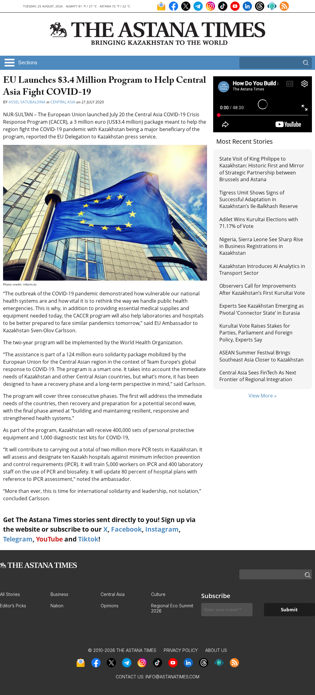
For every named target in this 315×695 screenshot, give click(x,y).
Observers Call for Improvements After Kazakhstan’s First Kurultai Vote (262, 289)
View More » (263, 395)
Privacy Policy (181, 650)
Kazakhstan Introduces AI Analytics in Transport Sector (262, 269)
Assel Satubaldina (27, 102)
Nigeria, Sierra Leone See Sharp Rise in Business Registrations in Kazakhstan (261, 246)
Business (59, 594)
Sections (27, 62)
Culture (158, 594)
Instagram (162, 529)
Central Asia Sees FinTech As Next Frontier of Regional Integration (257, 376)
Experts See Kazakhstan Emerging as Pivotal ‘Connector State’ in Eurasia (261, 309)
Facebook (126, 529)
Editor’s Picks (13, 605)
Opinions (109, 605)
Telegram (18, 539)
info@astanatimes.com (172, 676)
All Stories (10, 594)
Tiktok (88, 539)
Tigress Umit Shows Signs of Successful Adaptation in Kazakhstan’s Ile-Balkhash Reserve (258, 199)
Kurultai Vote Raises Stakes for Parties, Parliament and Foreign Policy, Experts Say (256, 332)
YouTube (49, 539)
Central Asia (62, 102)
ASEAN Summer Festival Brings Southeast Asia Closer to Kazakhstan (261, 356)
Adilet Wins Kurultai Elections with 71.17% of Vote (258, 223)
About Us (216, 650)
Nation (56, 605)
